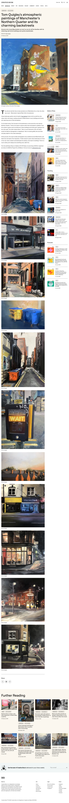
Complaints (49, 788)
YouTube (60, 787)
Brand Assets (38, 791)
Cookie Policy (50, 787)
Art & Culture (10, 10)
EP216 (57, 246)
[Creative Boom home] (7, 2)
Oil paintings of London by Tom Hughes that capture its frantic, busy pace (42, 754)
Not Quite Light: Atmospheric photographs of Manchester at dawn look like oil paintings (43, 715)
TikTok (60, 785)
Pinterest (60, 792)
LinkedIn (60, 789)
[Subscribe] (67, 767)
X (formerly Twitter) (62, 788)
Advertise (38, 789)
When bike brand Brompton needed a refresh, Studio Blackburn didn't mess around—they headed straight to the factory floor (61, 222)
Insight (57, 146)
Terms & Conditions (51, 784)
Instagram (61, 784)
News (57, 158)
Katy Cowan (8, 33)
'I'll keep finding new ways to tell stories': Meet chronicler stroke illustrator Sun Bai (60, 118)
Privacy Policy (50, 785)
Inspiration (4, 10)
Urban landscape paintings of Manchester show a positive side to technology (25, 727)
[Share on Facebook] (10, 681)
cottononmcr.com (36, 148)
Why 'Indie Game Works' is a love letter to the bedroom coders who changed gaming (60, 139)
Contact (37, 785)
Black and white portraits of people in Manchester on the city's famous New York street (59, 715)
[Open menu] (67, 2)
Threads (60, 791)
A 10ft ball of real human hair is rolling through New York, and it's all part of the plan (61, 178)
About (37, 784)
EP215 (57, 257)
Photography (44, 711)
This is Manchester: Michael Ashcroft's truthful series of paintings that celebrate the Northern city (59, 751)
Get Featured (38, 788)
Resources (58, 136)
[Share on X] (2, 681)
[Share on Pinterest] (6, 681)
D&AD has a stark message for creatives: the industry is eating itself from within (61, 200)
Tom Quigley (24, 116)
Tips (56, 125)
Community (38, 787)
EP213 (57, 280)
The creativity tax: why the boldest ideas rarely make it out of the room (61, 129)
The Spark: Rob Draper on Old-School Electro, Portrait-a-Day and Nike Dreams (61, 250)
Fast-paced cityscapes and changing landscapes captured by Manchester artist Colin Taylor (26, 752)
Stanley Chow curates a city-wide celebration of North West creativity (9, 715)
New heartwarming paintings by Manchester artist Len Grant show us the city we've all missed (9, 750)
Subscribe (58, 2)
